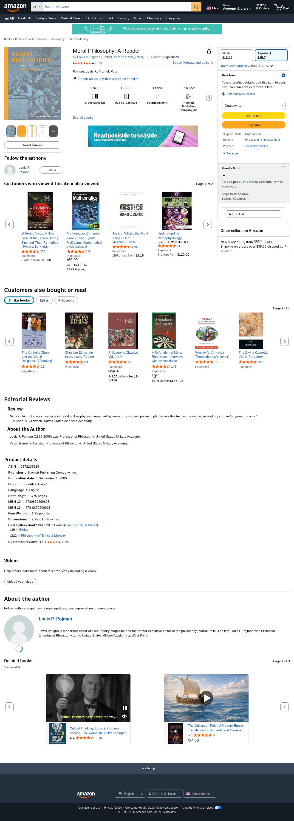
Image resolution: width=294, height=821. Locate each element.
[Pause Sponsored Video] (125, 708)
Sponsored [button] (10, 667)
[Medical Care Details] (82, 18)
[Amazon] (16, 7)
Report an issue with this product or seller (108, 79)
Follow (51, 170)
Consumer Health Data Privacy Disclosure (151, 807)
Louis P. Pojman (88, 57)
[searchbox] (117, 7)
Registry (123, 18)
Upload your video (20, 581)
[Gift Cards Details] (103, 18)
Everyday (173, 18)
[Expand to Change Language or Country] (218, 8)
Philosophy (58, 39)
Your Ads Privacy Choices (197, 807)
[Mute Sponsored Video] (125, 716)
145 (174, 366)
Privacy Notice (113, 807)
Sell (110, 18)
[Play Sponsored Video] (206, 698)
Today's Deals (46, 18)
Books (8, 39)
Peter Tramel (123, 57)
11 (129, 362)
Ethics (23, 529)
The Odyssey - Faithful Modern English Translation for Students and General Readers (216, 728)
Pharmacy (154, 18)
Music (138, 18)
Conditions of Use (89, 807)
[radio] (236, 55)
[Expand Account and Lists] (250, 8)
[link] (40, 238)
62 (216, 362)
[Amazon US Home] (86, 795)
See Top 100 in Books (81, 525)
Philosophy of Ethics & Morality (43, 535)
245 (260, 362)
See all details (83, 117)
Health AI (24, 18)
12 (43, 366)
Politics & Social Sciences (31, 39)
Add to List (236, 214)
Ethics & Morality (78, 39)
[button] (9, 18)
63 (86, 362)
